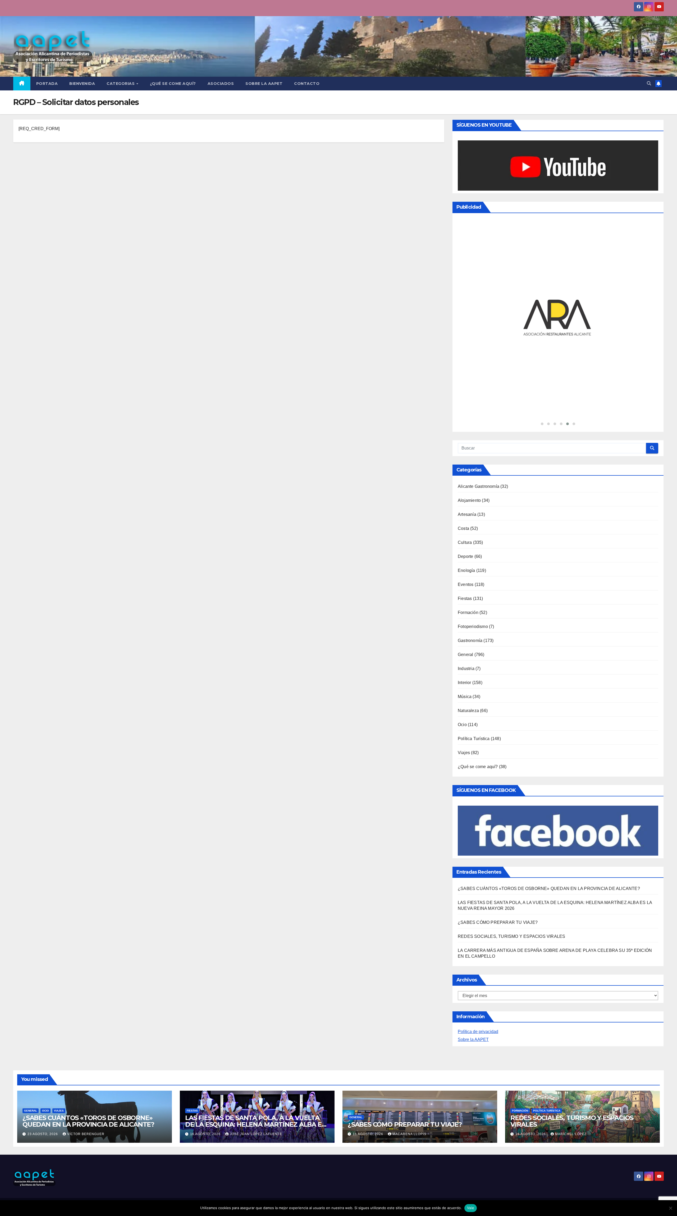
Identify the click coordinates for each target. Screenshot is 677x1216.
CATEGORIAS (121, 83)
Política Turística (474, 738)
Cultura (465, 542)
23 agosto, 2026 (43, 1134)
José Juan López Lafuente (256, 1134)
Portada (47, 83)
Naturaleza (468, 710)
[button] (649, 83)
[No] (670, 1208)
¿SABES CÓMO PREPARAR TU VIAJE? (498, 922)
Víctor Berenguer (85, 1134)
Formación (468, 612)
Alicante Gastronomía (478, 486)
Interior (464, 682)
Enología (466, 570)
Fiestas (465, 598)
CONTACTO (306, 83)
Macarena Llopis (409, 1134)
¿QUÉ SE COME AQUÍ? (173, 83)
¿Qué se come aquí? (478, 766)
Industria (466, 668)
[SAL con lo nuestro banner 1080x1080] (558, 318)
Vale (470, 1208)
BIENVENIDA (82, 83)
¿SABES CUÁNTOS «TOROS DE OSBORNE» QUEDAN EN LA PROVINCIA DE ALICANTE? (549, 888)
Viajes (464, 752)
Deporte (465, 556)
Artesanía (467, 514)
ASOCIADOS (221, 83)
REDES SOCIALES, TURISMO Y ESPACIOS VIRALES (511, 936)
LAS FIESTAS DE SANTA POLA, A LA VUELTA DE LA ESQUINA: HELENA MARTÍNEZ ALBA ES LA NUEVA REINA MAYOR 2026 (255, 1124)
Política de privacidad (478, 1031)
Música (465, 696)
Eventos (465, 584)
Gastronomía (470, 640)
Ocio (462, 724)
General (465, 654)
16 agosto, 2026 (206, 1134)
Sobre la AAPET (473, 1039)
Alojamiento (469, 500)
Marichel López (571, 1134)
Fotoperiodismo (473, 626)
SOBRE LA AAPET (263, 83)
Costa (463, 528)
